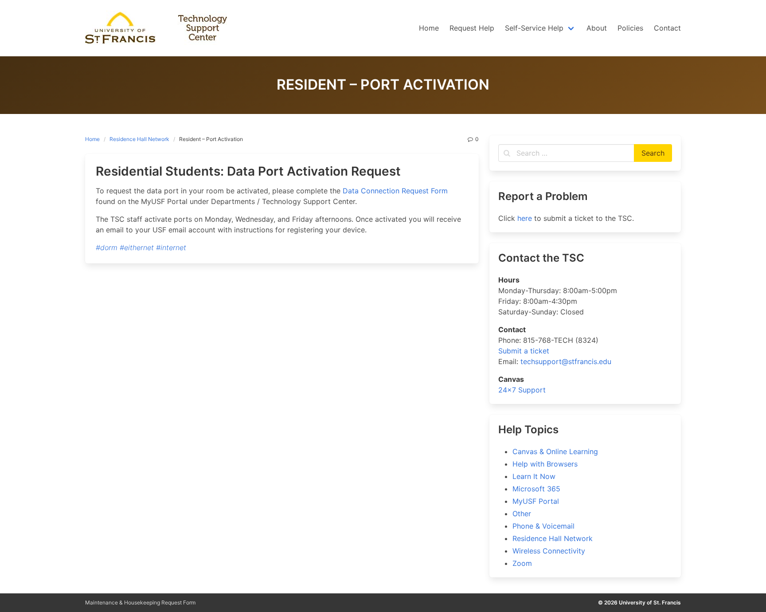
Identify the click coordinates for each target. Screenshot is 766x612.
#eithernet (137, 247)
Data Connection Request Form (395, 190)
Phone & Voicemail (543, 526)
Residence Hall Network (139, 139)
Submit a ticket (523, 350)
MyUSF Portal (535, 501)
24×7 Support (522, 389)
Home (92, 139)
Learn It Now (533, 476)
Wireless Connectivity (548, 550)
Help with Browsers (545, 463)
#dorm (106, 247)
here (524, 218)
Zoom (522, 563)
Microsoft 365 (536, 488)
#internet (171, 247)
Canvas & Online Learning (555, 451)
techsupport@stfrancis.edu (565, 361)
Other (521, 513)
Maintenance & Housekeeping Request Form (140, 602)
